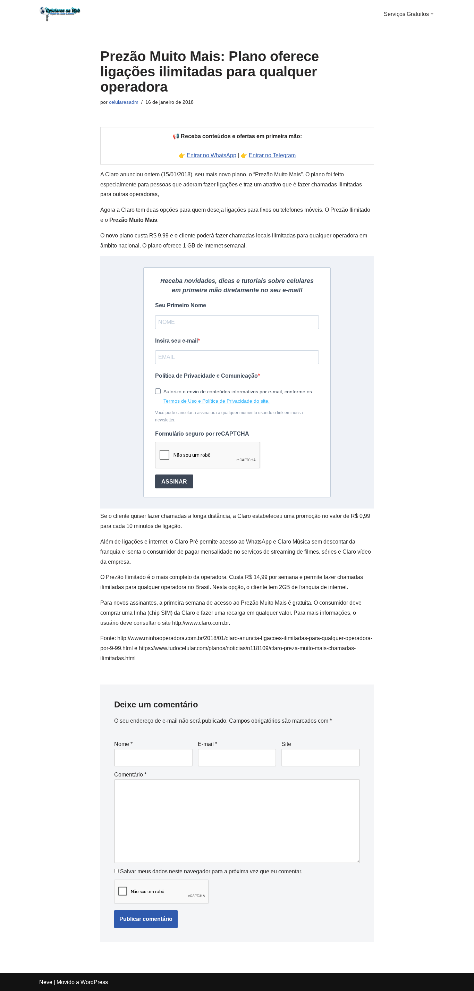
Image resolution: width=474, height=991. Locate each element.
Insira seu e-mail (176, 341)
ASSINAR (174, 482)
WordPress (94, 982)
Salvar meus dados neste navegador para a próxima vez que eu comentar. (211, 871)
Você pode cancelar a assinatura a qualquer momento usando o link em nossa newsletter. (229, 416)
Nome (123, 744)
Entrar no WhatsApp (211, 155)
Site (286, 744)
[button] (432, 13)
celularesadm (123, 102)
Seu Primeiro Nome (180, 305)
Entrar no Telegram (272, 155)
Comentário (130, 775)
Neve (45, 982)
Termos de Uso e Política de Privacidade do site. (216, 401)
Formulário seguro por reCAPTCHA (202, 434)
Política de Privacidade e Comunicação (206, 376)
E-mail (207, 744)
